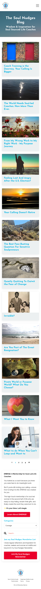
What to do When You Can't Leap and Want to (20, 452)
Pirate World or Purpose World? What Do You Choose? (18, 385)
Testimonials (14, 581)
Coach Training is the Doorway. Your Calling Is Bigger (18, 69)
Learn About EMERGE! (17, 514)
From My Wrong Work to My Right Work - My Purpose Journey (20, 144)
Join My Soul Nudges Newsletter (20, 555)
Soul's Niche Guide (13, 579)
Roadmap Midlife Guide (26, 579)
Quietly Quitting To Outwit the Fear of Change (19, 283)
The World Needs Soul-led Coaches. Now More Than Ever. (19, 106)
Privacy (28, 581)
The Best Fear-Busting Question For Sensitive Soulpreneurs (17, 247)
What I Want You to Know (19, 419)
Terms (22, 581)
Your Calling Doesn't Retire (19, 212)
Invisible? (9, 316)
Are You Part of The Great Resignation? (19, 349)
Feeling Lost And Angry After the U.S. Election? (17, 179)
